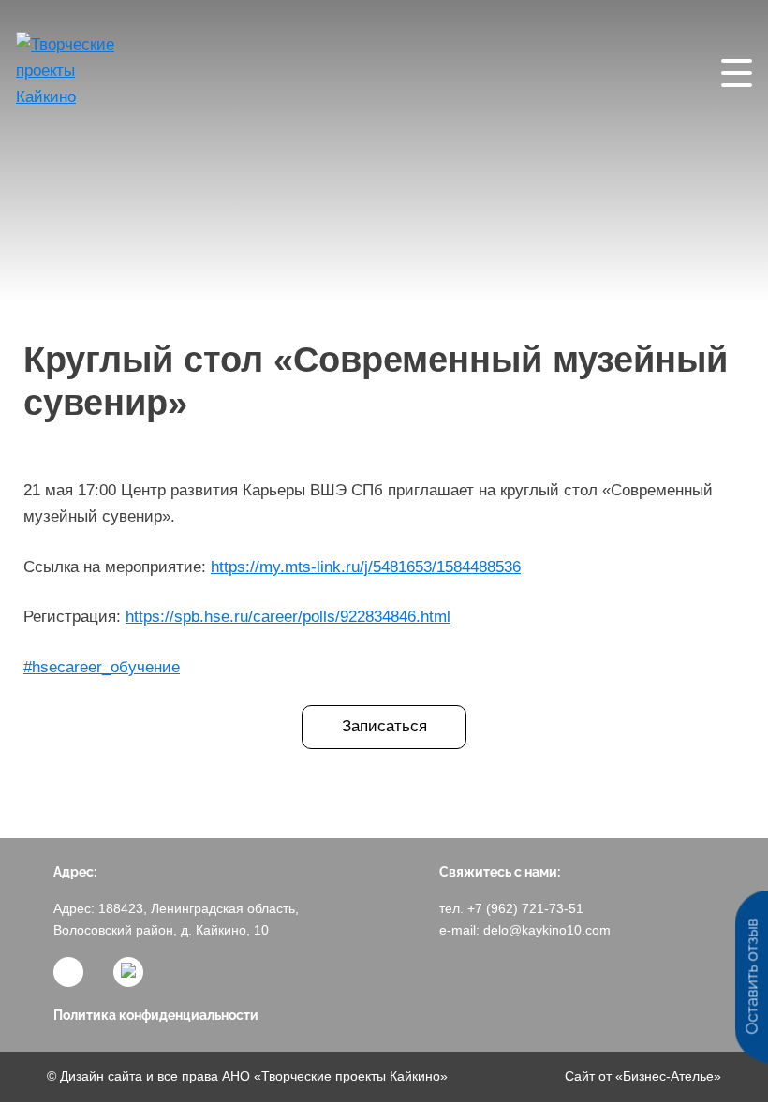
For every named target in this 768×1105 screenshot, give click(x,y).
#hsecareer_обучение (101, 667)
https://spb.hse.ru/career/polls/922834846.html (288, 617)
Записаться (384, 726)
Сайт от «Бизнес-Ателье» (643, 1075)
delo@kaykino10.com (547, 929)
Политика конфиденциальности (155, 1015)
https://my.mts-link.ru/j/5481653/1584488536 (366, 567)
